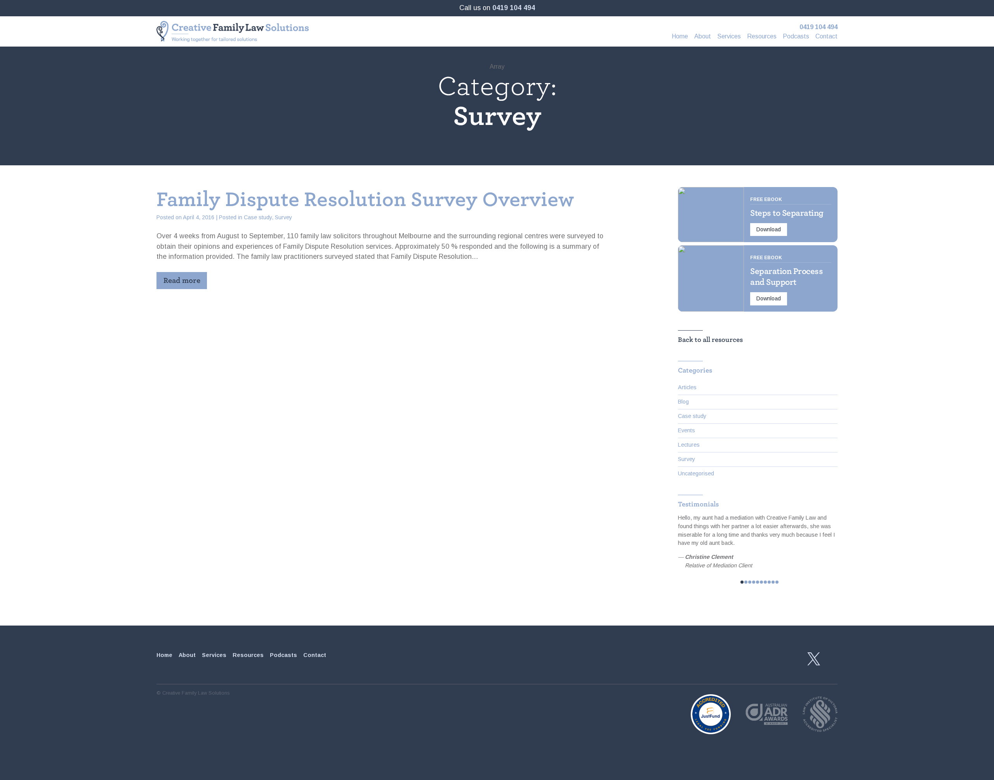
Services (729, 36)
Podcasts (796, 36)
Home (680, 36)
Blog (683, 402)
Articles (687, 387)
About (702, 36)
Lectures (689, 445)
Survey (283, 217)
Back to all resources (710, 339)
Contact (826, 36)
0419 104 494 (513, 8)
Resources (762, 36)
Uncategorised (696, 473)
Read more (181, 280)
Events (686, 430)
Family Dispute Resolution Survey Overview (365, 199)
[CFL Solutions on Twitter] (813, 659)
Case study (258, 217)
